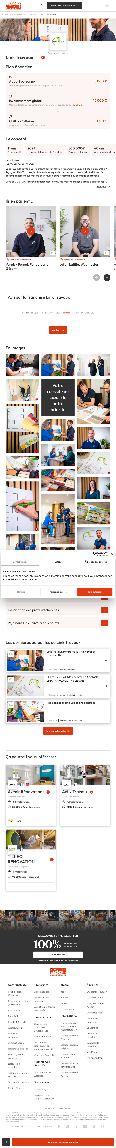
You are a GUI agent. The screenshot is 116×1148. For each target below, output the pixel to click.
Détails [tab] (58, 562)
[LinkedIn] (67, 1126)
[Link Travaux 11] (93, 438)
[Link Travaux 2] (93, 364)
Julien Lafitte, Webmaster (79, 264)
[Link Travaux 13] (57, 480)
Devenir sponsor (95, 1013)
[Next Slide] (107, 277)
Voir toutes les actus (56, 730)
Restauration (14, 1010)
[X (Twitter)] (76, 1126)
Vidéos (64, 1004)
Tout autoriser (95, 592)
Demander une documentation (63, 1141)
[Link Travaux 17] (93, 513)
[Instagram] (103, 1126)
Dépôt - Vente (15, 1088)
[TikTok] (94, 1126)
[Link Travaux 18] (93, 538)
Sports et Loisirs (16, 1043)
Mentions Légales (18, 1126)
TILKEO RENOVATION (21, 859)
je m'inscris (58, 954)
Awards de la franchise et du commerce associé (43, 1046)
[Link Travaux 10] (93, 488)
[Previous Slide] (96, 277)
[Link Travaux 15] (22, 506)
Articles (64, 992)
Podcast (65, 998)
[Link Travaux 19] (22, 545)
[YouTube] (85, 1126)
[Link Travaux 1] (57, 364)
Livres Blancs (67, 1009)
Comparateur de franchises (64, 6)
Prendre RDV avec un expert (6, 1142)
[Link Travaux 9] (57, 455)
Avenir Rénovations (26, 791)
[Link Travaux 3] (22, 389)
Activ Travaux (75, 791)
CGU (38, 1126)
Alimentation (15, 1028)
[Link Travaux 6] (22, 428)
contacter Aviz (69, 313)
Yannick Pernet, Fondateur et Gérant (28, 266)
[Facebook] (58, 1126)
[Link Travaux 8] (57, 518)
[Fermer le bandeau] (112, 554)
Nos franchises (41, 992)
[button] (41, 5)
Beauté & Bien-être (17, 1022)
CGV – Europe (48, 1126)
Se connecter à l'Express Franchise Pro (41, 1027)
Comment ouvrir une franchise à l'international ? (69, 1026)
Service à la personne (18, 1082)
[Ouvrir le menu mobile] (107, 5)
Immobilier (14, 1016)
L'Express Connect (96, 998)
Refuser (21, 592)
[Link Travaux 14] (22, 467)
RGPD (31, 1126)
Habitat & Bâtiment (18, 1049)
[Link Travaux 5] (93, 401)
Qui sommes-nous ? (97, 992)
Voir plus (101, 186)
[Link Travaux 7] (57, 429)
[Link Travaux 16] (93, 463)
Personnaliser (56, 592)
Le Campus (92, 1028)
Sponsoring (40, 1090)
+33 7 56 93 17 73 (95, 1058)
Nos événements (42, 1037)
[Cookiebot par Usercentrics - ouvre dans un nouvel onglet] (95, 554)
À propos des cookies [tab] (96, 562)
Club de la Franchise (44, 1055)
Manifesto (92, 1052)
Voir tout (56, 329)
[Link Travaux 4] (22, 364)
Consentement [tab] (20, 562)
